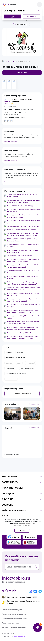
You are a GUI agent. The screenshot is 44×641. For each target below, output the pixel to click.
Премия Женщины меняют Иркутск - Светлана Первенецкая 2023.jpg (23, 322)
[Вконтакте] (35, 591)
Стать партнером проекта (22, 393)
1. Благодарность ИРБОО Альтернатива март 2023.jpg (23, 245)
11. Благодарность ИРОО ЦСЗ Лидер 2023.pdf (23, 272)
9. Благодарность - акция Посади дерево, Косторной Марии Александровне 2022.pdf (23, 283)
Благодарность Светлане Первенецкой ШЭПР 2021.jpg (23, 277)
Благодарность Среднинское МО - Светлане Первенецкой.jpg (23, 251)
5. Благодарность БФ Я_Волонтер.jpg (20, 206)
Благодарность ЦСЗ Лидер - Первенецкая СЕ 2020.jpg (23, 306)
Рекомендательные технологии (14, 627)
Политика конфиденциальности (14, 618)
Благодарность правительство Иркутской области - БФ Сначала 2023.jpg (23, 300)
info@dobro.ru (16, 578)
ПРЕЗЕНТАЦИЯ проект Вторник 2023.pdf (21, 229)
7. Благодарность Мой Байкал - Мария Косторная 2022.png (23, 195)
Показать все (34, 404)
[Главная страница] (4, 4)
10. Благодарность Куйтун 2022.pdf (19, 256)
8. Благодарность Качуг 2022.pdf (19, 333)
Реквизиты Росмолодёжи (12, 610)
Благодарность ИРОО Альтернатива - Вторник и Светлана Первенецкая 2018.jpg (23, 337)
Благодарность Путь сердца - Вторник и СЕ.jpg (23, 222)
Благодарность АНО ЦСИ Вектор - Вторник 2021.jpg (23, 317)
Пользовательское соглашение (14, 614)
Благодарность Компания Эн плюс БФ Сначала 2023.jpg (23, 294)
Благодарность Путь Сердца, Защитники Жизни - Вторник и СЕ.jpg (23, 216)
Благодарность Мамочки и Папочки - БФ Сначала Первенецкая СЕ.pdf (23, 266)
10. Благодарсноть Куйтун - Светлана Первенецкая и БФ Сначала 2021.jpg (23, 201)
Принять (22, 530)
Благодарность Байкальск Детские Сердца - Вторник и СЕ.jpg (23, 240)
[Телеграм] (40, 591)
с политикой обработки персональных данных (25, 524)
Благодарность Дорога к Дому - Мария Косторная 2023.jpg (23, 210)
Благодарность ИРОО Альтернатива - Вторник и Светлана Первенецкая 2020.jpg (23, 311)
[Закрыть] (38, 10)
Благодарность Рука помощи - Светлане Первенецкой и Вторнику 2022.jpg (23, 260)
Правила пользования (10, 623)
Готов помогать (22, 73)
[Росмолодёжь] (19, 636)
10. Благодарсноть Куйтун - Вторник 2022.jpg (23, 226)
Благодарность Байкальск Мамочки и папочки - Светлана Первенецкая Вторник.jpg (23, 328)
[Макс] (30, 591)
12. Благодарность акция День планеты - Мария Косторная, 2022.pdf (23, 289)
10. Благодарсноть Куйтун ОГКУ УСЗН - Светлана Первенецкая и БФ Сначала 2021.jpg (23, 234)
